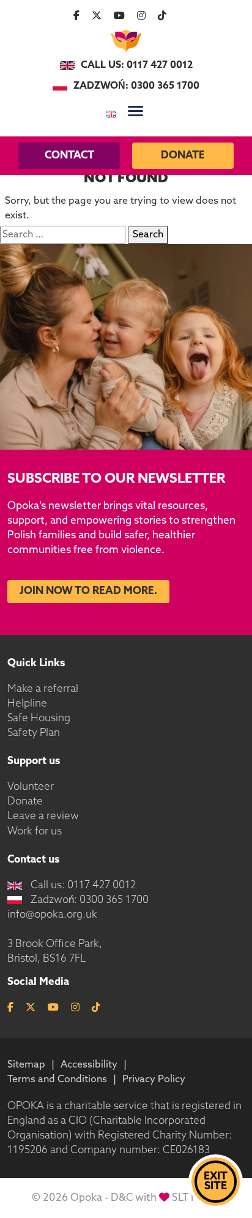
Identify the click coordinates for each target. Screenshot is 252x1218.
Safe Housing (38, 718)
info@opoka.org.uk (52, 915)
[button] (135, 111)
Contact (69, 155)
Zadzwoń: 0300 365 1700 (136, 86)
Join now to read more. (88, 591)
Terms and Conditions (57, 1080)
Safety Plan (33, 733)
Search (148, 235)
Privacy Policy (153, 1080)
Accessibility (89, 1065)
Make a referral (42, 689)
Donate (183, 155)
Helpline (27, 704)
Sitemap (26, 1065)
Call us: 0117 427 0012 (137, 65)
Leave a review (43, 816)
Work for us (34, 831)
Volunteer (30, 787)
